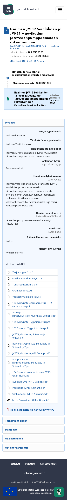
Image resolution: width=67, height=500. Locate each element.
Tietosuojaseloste (33, 473)
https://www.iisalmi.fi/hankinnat (29, 400)
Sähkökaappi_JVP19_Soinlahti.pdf (29, 393)
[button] (28, 61)
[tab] (33, 123)
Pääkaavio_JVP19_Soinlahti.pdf (28, 387)
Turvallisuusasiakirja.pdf (25, 284)
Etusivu (15, 463)
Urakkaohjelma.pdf (22, 290)
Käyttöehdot (48, 463)
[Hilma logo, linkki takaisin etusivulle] (8, 9)
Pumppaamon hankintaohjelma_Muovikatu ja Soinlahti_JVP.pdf (28, 363)
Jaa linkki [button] (16, 61)
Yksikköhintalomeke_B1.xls (26, 296)
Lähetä (29, 61)
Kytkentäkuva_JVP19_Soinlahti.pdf (30, 381)
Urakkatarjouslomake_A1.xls (27, 278)
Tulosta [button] (40, 61)
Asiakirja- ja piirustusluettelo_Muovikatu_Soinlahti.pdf (34, 314)
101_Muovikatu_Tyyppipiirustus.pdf (31, 321)
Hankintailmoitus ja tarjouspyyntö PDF (33, 409)
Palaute (30, 463)
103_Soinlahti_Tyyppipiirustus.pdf (30, 328)
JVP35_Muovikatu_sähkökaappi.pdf (30, 353)
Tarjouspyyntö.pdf (22, 272)
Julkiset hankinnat (28, 9)
